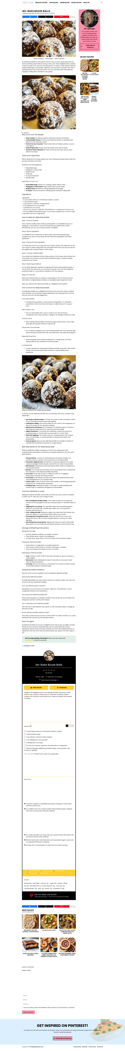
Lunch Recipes (53, 2)
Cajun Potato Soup (49, 930)
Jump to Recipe (38, 58)
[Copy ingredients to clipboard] (31, 726)
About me (86, 2)
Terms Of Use (92, 1047)
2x (70, 726)
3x (72, 726)
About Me (84, 1047)
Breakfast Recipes (41, 2)
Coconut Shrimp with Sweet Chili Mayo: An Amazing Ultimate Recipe (49, 955)
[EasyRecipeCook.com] (28, 2)
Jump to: (26, 133)
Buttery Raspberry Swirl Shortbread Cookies (67, 954)
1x (66, 726)
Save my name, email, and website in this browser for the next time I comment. (49, 1007)
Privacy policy (77, 1047)
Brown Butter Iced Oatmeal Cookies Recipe (30, 931)
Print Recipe (49, 58)
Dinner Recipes (65, 2)
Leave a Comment (49, 13)
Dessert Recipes (76, 2)
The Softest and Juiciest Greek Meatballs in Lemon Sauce (67, 931)
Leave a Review (59, 58)
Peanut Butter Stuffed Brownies (30, 954)
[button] (101, 2)
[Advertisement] (49, 711)
